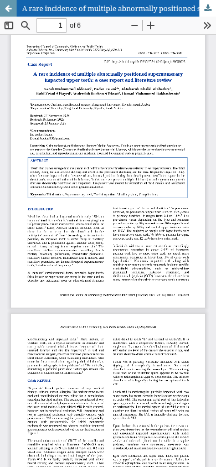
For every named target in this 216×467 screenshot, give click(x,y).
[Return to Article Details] (8, 8)
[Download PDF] (207, 8)
